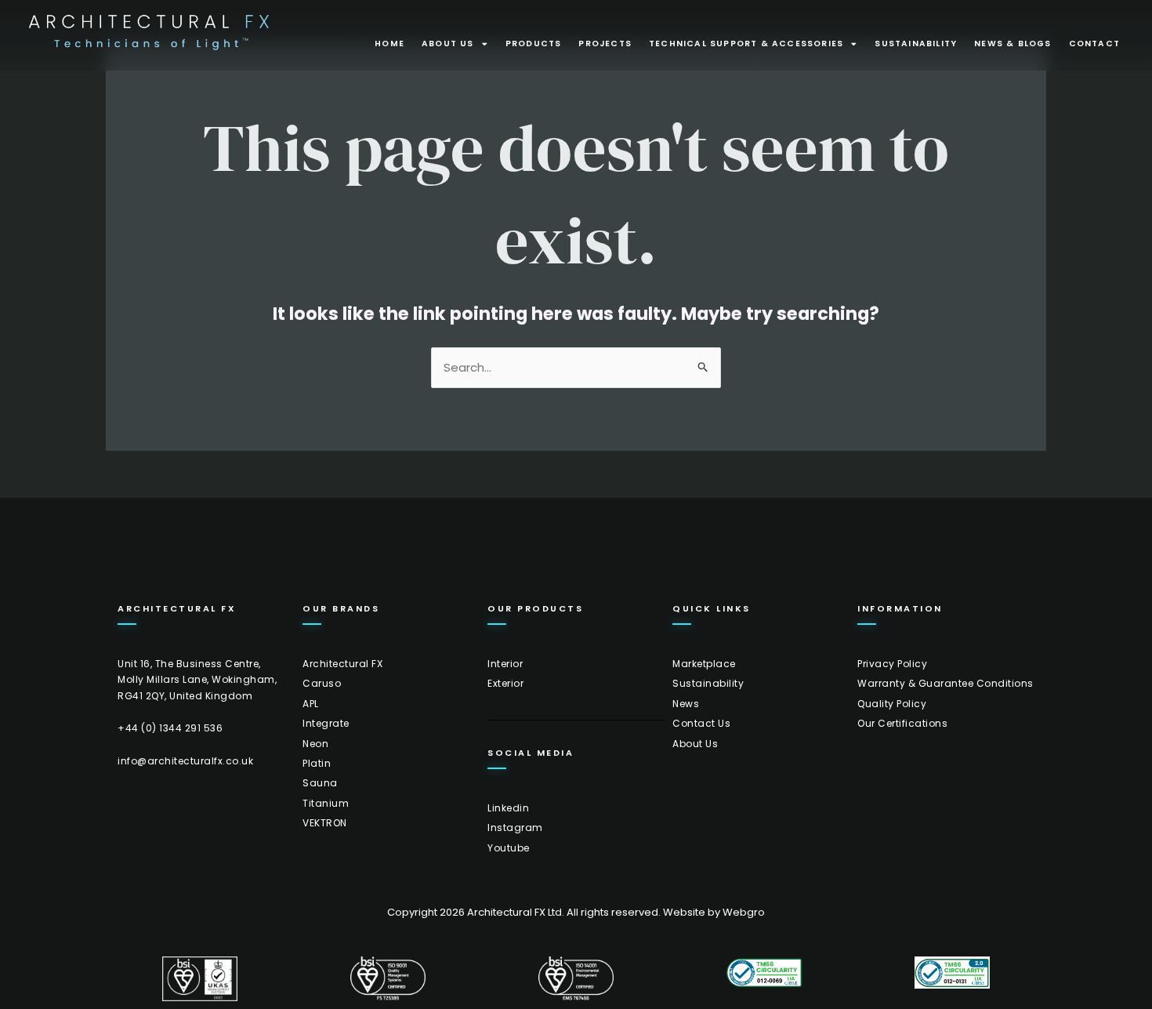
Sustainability (916, 43)
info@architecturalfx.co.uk (185, 761)
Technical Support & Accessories (746, 43)
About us (448, 43)
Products (533, 43)
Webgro (744, 912)
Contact (1094, 43)
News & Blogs (1012, 43)
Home (389, 43)
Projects (605, 43)
